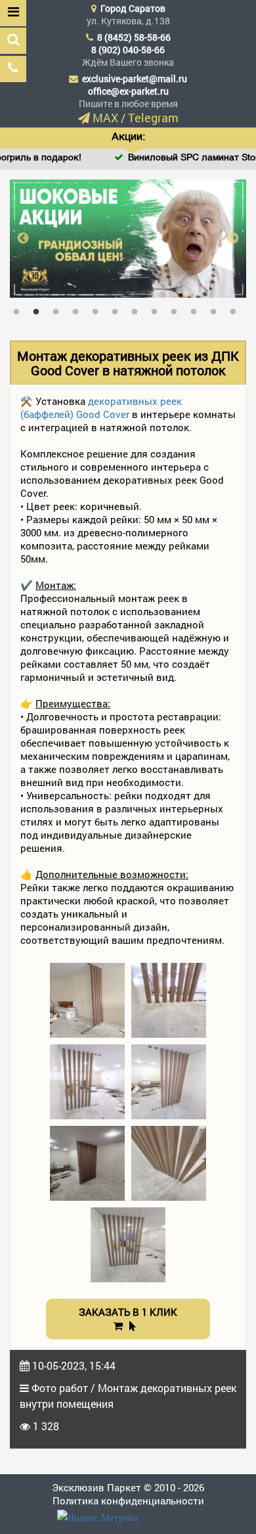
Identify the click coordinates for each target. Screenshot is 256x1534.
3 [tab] (59, 308)
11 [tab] (216, 308)
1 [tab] (19, 308)
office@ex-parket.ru (128, 91)
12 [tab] (236, 308)
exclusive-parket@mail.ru (134, 78)
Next (233, 238)
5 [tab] (98, 308)
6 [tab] (118, 308)
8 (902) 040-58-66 (128, 49)
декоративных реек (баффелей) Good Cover (101, 407)
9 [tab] (177, 308)
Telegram (153, 118)
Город (132, 8)
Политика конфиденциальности (128, 1500)
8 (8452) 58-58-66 (134, 37)
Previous (23, 238)
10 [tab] (196, 308)
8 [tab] (157, 308)
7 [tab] (137, 308)
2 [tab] (39, 308)
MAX (105, 118)
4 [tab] (78, 308)
